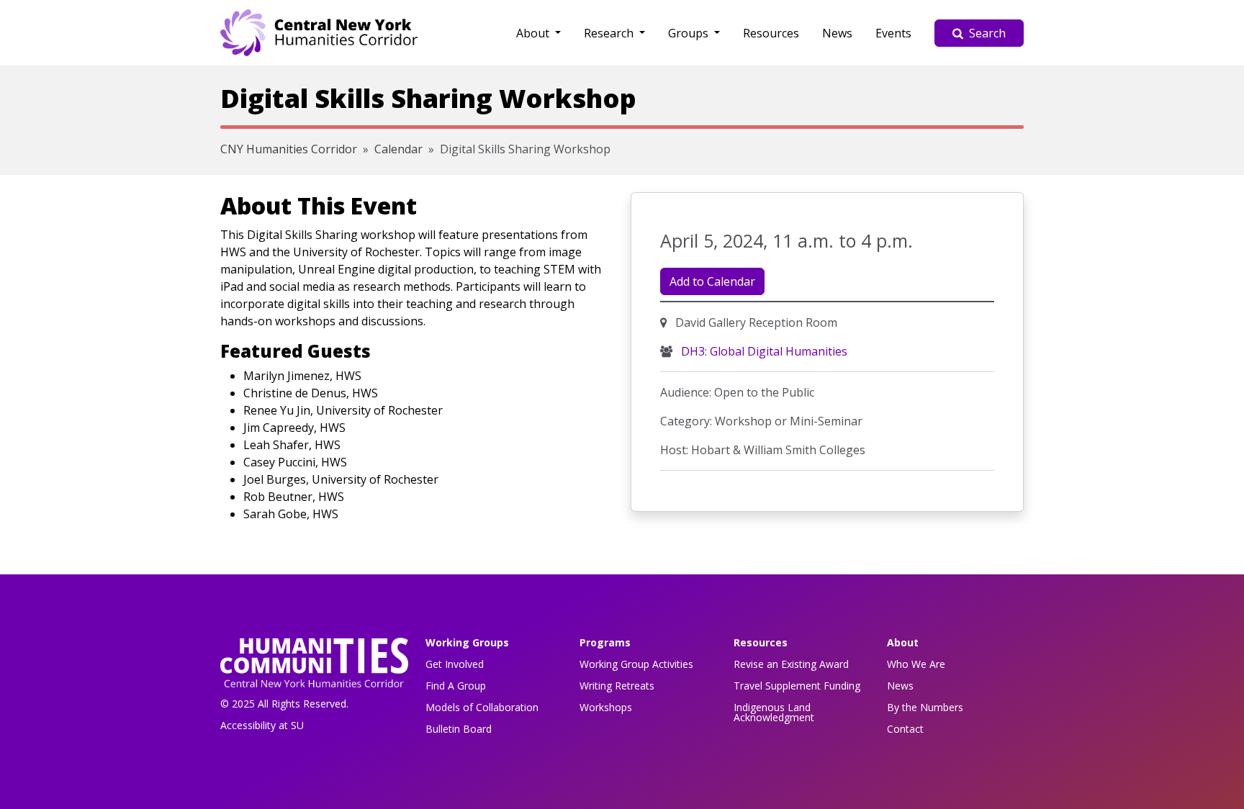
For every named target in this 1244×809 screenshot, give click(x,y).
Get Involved (454, 664)
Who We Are (916, 664)
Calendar (398, 149)
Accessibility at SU (262, 725)
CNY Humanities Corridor (288, 149)
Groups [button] (689, 33)
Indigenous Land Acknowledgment (774, 712)
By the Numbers (925, 707)
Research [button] (610, 33)
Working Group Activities (636, 664)
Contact (905, 729)
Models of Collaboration (481, 707)
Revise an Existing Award (791, 664)
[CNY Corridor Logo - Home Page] (314, 667)
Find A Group (455, 685)
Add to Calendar (712, 281)
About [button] (534, 33)
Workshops (606, 707)
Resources (771, 33)
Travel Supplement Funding (797, 685)
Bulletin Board (458, 729)
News (837, 33)
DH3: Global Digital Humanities (762, 351)
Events (893, 33)
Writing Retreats (617, 685)
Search (987, 33)
